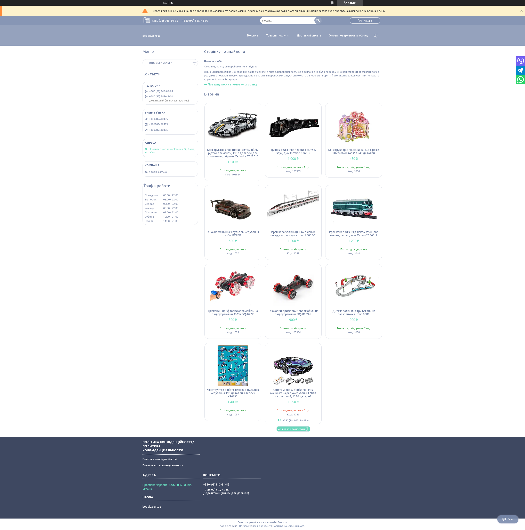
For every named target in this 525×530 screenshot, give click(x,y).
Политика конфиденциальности (163, 465)
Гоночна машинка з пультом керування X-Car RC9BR (233, 233)
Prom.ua (283, 522)
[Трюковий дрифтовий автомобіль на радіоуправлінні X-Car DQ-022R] (233, 286)
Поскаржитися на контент (255, 526)
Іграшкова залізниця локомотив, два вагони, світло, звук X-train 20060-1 (353, 233)
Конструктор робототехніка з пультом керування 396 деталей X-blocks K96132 (233, 393)
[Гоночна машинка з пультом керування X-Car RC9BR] (233, 207)
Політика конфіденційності (160, 459)
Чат (511, 519)
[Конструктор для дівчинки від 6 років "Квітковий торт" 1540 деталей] (354, 125)
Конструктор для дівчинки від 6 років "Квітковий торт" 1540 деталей (353, 151)
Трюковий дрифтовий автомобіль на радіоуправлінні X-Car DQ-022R (233, 312)
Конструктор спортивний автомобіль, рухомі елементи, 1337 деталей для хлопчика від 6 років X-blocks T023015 (233, 153)
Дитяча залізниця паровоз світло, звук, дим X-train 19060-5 (293, 151)
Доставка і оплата (309, 35)
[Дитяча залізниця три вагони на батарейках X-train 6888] (354, 286)
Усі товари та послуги (291, 429)
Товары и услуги (160, 62)
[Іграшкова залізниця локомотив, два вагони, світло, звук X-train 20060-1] (354, 207)
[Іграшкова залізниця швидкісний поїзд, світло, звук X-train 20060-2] (293, 207)
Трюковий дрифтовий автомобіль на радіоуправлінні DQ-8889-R (293, 312)
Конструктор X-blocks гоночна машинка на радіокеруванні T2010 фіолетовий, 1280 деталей (293, 393)
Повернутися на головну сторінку (232, 84)
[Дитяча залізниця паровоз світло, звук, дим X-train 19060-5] (293, 125)
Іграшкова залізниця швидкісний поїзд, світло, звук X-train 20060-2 (293, 233)
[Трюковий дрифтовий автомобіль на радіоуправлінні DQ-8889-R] (293, 286)
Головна (252, 35)
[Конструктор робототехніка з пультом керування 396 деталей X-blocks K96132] (233, 365)
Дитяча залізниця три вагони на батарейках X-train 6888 (353, 312)
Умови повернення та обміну (348, 35)
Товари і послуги (277, 35)
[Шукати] (318, 20)
